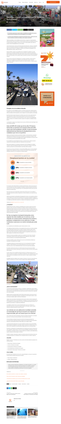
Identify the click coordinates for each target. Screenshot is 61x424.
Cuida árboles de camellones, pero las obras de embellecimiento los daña (18, 378)
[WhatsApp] (12, 388)
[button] (43, 2)
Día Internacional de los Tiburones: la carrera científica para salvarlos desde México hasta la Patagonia (22, 417)
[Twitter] (9, 388)
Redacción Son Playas (17, 398)
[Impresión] (16, 388)
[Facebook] (7, 388)
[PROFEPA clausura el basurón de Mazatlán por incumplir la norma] (33, 412)
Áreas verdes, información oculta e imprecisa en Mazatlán (16, 376)
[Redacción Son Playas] (7, 22)
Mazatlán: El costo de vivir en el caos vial (17, 202)
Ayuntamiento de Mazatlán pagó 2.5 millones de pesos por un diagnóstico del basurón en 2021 (11, 417)
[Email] (14, 388)
